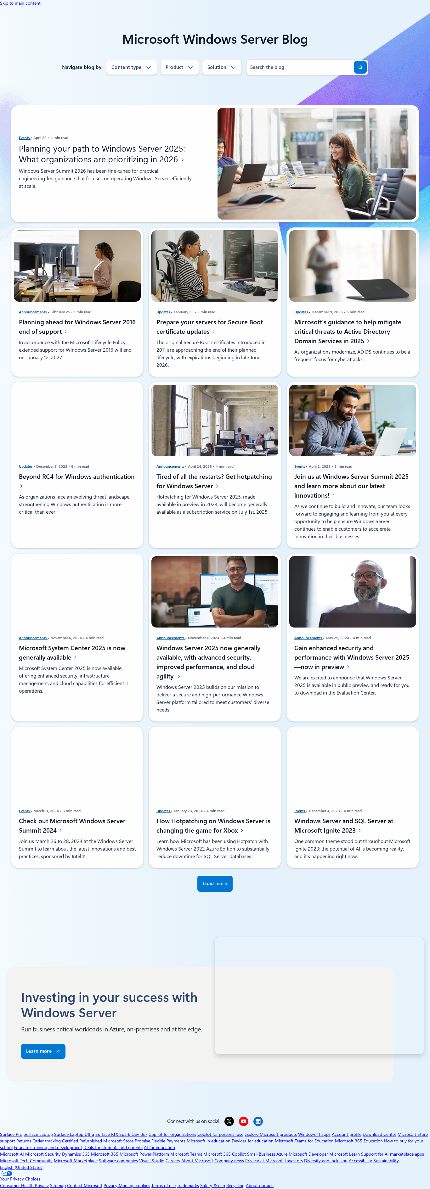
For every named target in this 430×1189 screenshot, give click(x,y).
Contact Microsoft (84, 1185)
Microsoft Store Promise (126, 1140)
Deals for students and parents (113, 1147)
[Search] (360, 67)
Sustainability (386, 1160)
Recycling (235, 1185)
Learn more (39, 1051)
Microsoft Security (43, 1154)
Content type (126, 67)
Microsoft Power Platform (144, 1154)
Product (175, 67)
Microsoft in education (208, 1140)
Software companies (118, 1160)
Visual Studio (151, 1160)
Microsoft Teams (186, 1154)
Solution (216, 67)
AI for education (159, 1147)
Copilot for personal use (220, 1134)
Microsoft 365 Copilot (224, 1154)
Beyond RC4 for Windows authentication (77, 476)
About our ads (260, 1185)
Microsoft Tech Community (26, 1160)
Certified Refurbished (82, 1140)
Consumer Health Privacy (24, 1185)
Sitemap (58, 1185)
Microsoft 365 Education (359, 1140)
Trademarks (188, 1185)
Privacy (111, 1185)
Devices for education (253, 1140)
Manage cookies (134, 1185)
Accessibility (360, 1160)
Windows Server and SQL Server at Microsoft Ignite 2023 (343, 825)
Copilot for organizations (172, 1134)
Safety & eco (212, 1185)
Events (25, 138)
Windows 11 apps (314, 1134)
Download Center (379, 1134)
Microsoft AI (12, 1154)
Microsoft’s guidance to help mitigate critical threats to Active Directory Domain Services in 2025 (347, 331)
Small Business (261, 1154)
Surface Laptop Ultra (74, 1134)
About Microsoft (197, 1160)
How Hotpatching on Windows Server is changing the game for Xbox (213, 825)
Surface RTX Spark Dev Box (121, 1134)
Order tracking (46, 1140)
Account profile (346, 1134)
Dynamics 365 (76, 1154)
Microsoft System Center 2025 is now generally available (72, 652)
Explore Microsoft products (271, 1134)
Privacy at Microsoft (264, 1160)
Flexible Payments (168, 1140)
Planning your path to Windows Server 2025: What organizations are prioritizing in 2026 (102, 153)
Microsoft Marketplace (76, 1160)
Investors (294, 1160)
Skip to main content (20, 3)
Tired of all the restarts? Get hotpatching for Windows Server (214, 481)
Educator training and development (48, 1147)
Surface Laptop (38, 1134)
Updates (163, 312)
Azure (281, 1154)
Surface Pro (11, 1134)
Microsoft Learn (344, 1154)
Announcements (33, 312)
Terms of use (163, 1185)
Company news (229, 1160)
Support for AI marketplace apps (392, 1154)
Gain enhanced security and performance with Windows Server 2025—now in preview (351, 657)
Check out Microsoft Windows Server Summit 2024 (72, 825)
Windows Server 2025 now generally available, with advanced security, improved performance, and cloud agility (208, 662)
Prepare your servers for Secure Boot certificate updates (209, 326)
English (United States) (21, 1167)
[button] (215, 884)
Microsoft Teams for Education (304, 1140)
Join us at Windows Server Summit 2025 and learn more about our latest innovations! (351, 486)
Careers (173, 1160)
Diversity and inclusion (326, 1160)
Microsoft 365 (104, 1154)
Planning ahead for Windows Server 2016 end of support (77, 326)
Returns (23, 1140)
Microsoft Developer (308, 1154)
